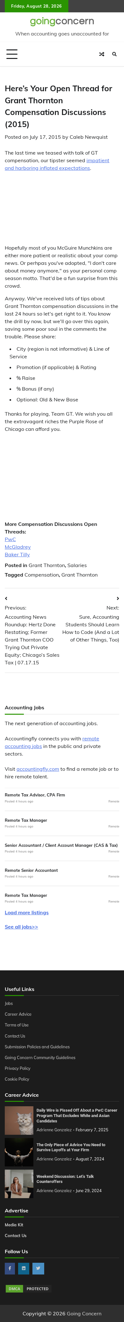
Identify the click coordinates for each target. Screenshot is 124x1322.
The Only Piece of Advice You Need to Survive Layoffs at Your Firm (71, 1147)
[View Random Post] (102, 54)
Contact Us (15, 1035)
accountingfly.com (38, 769)
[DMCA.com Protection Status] (28, 1291)
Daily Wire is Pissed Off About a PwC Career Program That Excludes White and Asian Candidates (77, 1115)
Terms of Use (17, 1024)
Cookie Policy (17, 1079)
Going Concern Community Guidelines (40, 1057)
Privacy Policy (18, 1068)
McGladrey (18, 547)
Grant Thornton (47, 565)
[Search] (114, 54)
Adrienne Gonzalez (54, 1129)
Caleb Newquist (89, 137)
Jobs (9, 1003)
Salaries (77, 565)
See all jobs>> (21, 926)
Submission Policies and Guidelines (37, 1046)
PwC (10, 539)
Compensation (41, 575)
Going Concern (84, 1313)
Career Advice (18, 1014)
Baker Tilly (17, 554)
